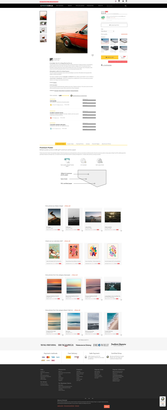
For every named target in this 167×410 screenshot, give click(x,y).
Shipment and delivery (44, 372)
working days (107, 65)
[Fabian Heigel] (51, 59)
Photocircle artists (43, 383)
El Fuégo (48, 227)
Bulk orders (61, 385)
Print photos (61, 377)
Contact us (42, 371)
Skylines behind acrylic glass (118, 376)
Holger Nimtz (50, 332)
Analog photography (74, 90)
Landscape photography (117, 375)
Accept (106, 406)
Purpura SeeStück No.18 (91, 296)
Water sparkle (108, 227)
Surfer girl (68, 227)
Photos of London (98, 375)
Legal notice (42, 377)
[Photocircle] (46, 6)
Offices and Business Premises (64, 387)
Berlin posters (97, 371)
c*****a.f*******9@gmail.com (57, 104)
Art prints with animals (117, 377)
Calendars (78, 371)
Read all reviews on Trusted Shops (80, 95)
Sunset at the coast (51, 331)
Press (60, 375)
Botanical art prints (116, 379)
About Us (60, 371)
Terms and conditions (44, 375)
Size (102, 29)
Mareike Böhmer (89, 332)
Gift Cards (78, 380)
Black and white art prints (118, 371)
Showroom (61, 373)
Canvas (78, 377)
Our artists (61, 379)
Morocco (54, 82)
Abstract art (115, 373)
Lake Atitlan (88, 227)
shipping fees (115, 13)
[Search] (125, 5)
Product (103, 37)
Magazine (60, 380)
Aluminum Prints (80, 373)
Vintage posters (116, 378)
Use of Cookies (43, 379)
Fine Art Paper (79, 379)
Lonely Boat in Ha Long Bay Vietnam (113, 296)
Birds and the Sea (89, 331)
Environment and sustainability (65, 372)
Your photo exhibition (44, 385)
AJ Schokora (108, 332)
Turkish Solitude (109, 331)
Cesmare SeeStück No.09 (52, 296)
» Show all (67, 206)
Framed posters (80, 376)
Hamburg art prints (98, 376)
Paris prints (97, 373)
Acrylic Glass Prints (80, 372)
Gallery (60, 376)
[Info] (102, 39)
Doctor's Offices (62, 390)
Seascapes (56, 90)
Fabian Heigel (56, 59)
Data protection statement (45, 376)
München (96, 377)
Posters (78, 375)
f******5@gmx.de (55, 117)
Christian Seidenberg (110, 297)
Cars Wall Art (67, 90)
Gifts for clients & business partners (65, 386)
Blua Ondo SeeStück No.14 (72, 296)
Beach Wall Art (62, 90)
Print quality (104, 34)
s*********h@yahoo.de (56, 128)
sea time (68, 331)
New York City (97, 372)
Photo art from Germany (117, 372)
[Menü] (165, 397)
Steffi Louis (49, 297)
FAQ (41, 373)
